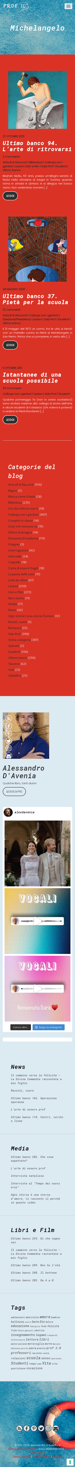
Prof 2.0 (16, 6)
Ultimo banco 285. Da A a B (32, 1280)
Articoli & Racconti (15, 162)
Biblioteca (36, 162)
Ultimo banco (12, 170)
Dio (42, 1321)
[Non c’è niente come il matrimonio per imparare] (37, 853)
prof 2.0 (53, 1348)
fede (44, 1326)
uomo (39, 1363)
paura (32, 1348)
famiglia (35, 1326)
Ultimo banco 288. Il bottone (34, 1272)
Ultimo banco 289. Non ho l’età (35, 1265)
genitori (29, 1330)
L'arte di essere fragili (23, 568)
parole (24, 1348)
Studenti (61, 166)
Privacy (57, 1457)
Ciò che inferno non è (23, 509)
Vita (46, 1363)
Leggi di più (14, 791)
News (12, 610)
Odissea (15, 1348)
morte (48, 1343)
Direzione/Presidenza (17, 319)
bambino (55, 1317)
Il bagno (13, 544)
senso (45, 1358)
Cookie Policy (41, 1457)
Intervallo (15, 556)
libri (44, 1339)
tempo (32, 1363)
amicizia (32, 1317)
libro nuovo (16, 598)
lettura (32, 1339)
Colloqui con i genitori (43, 315)
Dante (35, 1321)
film (14, 1330)
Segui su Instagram (50, 1027)
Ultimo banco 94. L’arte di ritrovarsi (37, 145)
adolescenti (18, 1317)
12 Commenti (11, 310)
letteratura (18, 1339)
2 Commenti (11, 156)
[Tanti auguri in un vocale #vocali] (37, 921)
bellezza (17, 1321)
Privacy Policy (22, 1457)
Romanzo (14, 628)
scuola (33, 1357)
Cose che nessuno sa (22, 526)
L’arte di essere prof (28, 1109)
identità (39, 1330)
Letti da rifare (17, 580)
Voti (11, 670)
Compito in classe (20, 521)
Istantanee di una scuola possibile (32, 377)
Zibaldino (14, 676)
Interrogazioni (18, 550)
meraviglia (36, 1343)
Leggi (10, 196)
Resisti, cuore (17, 622)
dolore (49, 1321)
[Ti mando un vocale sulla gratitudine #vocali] (37, 989)
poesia (41, 1348)
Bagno (12, 491)
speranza (56, 1358)
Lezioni (19, 166)
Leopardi (52, 1335)
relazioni (18, 1358)
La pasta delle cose (21, 574)
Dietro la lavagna (20, 532)
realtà (46, 1353)
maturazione (19, 1343)
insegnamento (23, 1335)
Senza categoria (19, 640)
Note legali (37, 1453)
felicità (53, 1326)
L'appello (14, 562)
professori (21, 1352)
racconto (37, 1353)
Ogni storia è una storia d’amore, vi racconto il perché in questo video (35, 1198)
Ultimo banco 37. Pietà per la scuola (35, 299)
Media (12, 604)
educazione (20, 1326)
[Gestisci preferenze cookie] (70, 1462)
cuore (28, 1322)
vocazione (34, 1368)
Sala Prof (47, 166)
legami (41, 1335)
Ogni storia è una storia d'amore (31, 616)
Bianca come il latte (21, 497)
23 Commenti (12, 388)
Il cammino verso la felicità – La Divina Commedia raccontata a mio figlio (36, 1079)
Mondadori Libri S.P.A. (22, 1449)
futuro (20, 1330)
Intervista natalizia (27, 1175)
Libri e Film (32, 166)
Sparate (13, 646)
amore (45, 1316)
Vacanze (14, 664)
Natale (56, 1344)
